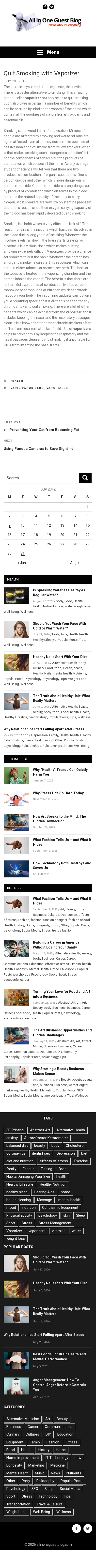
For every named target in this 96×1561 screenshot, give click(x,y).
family (11, 1169)
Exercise (81, 1161)
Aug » (74, 563)
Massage (44, 1200)
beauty (37, 712)
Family (53, 735)
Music (40, 1473)
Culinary (38, 668)
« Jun (21, 563)
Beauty (83, 706)
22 (88, 535)
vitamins (58, 1231)
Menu (53, 52)
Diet (84, 1153)
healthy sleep (38, 717)
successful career (16, 979)
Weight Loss (77, 679)
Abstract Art (66, 1002)
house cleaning (18, 1200)
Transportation (18, 1504)
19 (49, 535)
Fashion (23, 920)
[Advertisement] (48, 39)
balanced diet (17, 1145)
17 (23, 535)
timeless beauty (55, 1095)
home (65, 1192)
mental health (62, 673)
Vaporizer (14, 1231)
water (69, 606)
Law (78, 1457)
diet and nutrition (19, 1161)
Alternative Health (64, 663)
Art (62, 909)
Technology (48, 1496)
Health (17, 381)
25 (36, 544)
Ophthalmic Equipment (60, 1207)
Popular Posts (68, 640)
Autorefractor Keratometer (46, 1138)
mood (49, 740)
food (58, 668)
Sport (53, 974)
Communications (16, 964)
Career (60, 958)
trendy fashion (62, 930)
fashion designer (55, 920)
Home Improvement (22, 1457)
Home (30, 925)
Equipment (14, 1442)
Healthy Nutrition (53, 1184)
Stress (68, 746)
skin (66, 1215)
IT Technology (56, 1457)
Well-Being (11, 611)
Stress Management (55, 1223)
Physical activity (19, 1215)
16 (10, 535)
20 (62, 535)
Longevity (42, 925)
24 (23, 544)
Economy (70, 1052)
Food (68, 601)
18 (36, 535)
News (55, 1473)
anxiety (86, 953)
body (59, 601)
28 (75, 544)
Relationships (31, 746)
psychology (51, 679)
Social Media (31, 930)
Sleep (80, 1215)
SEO (80, 1090)
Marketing (47, 1090)
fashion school (79, 920)
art (78, 1002)
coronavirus (16, 1153)
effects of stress (57, 964)
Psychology (33, 679)
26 (49, 544)
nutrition (29, 1207)
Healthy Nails (42, 673)
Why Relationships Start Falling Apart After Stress (44, 729)
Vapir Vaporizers (27, 388)
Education (36, 964)
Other (59, 740)
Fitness (75, 964)
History (19, 925)
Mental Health (39, 969)
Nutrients (49, 606)
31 (23, 553)
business (73, 1008)
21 (75, 535)
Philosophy (68, 969)
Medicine (57, 1465)
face (64, 634)
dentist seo (41, 1153)
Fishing (46, 1169)
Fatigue (28, 1169)
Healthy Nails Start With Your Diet (60, 657)
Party (26, 1481)
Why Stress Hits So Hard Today (58, 793)
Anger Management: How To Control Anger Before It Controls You (59, 1385)
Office (54, 969)
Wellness (26, 611)
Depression (39, 735)
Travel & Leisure (50, 1504)
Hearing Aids (44, 1192)
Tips (60, 606)
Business (39, 915)
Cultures (53, 915)
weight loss (82, 606)
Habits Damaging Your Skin (28, 1176)
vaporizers (57, 388)
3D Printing (15, 1130)
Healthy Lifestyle (44, 640)
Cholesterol (75, 1145)
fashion (36, 920)
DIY (60, 1052)
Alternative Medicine (22, 1419)
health (37, 606)
